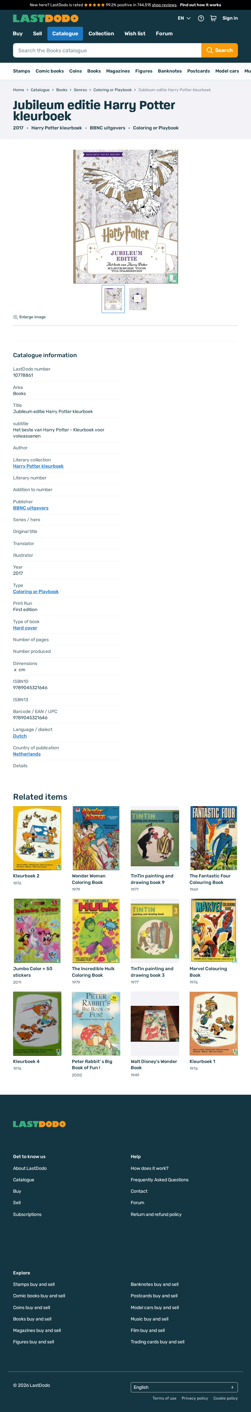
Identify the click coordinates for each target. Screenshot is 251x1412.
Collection (101, 33)
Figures (144, 71)
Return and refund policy (156, 1214)
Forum (164, 33)
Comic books (50, 71)
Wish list (135, 33)
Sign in (230, 18)
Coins (75, 71)
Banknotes (170, 71)
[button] (213, 18)
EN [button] (181, 18)
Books (94, 71)
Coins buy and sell (31, 1307)
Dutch (20, 736)
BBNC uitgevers (107, 128)
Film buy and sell (148, 1330)
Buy (18, 33)
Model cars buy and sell (155, 1307)
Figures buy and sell (33, 1342)
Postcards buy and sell (154, 1296)
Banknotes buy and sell (154, 1284)
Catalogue (65, 33)
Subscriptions (27, 1214)
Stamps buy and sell (34, 1284)
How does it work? (149, 1168)
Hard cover (25, 628)
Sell (37, 33)
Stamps (21, 71)
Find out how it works (200, 5)
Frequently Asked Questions (160, 1180)
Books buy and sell (32, 1319)
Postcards (198, 71)
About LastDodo (30, 1168)
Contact (139, 1191)
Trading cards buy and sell (157, 1342)
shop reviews (164, 5)
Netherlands (27, 754)
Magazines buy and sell (37, 1330)
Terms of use (164, 1398)
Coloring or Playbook (156, 128)
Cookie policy (225, 1398)
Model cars (227, 71)
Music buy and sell (149, 1319)
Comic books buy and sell (39, 1296)
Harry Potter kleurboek (56, 128)
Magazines (118, 71)
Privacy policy (195, 1398)
